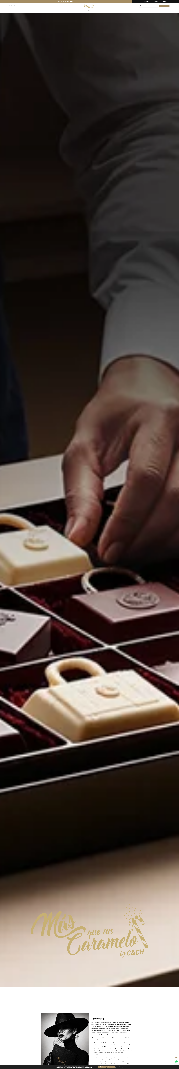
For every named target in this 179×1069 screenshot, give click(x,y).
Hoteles (148, 11)
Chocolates (46, 11)
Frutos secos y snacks (66, 11)
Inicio (14, 11)
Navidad (108, 11)
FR (14, 6)
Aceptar (102, 1066)
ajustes (90, 1067)
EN (11, 6)
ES (9, 6)
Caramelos (29, 11)
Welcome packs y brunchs (128, 11)
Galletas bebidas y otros (88, 11)
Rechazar (110, 1066)
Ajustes (119, 1066)
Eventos (164, 11)
